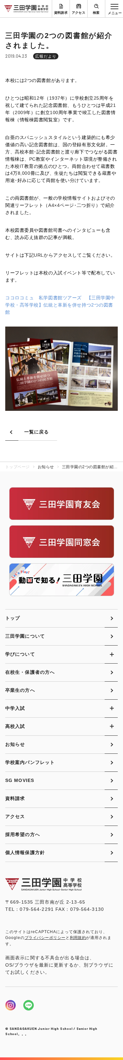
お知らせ (15, 744)
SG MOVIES (19, 780)
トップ (12, 618)
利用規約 (78, 937)
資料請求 (61, 12)
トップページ (17, 467)
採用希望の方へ (22, 834)
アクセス (79, 12)
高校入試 (15, 726)
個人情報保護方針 (25, 852)
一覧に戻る (36, 431)
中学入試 (15, 708)
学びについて (20, 654)
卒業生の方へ (20, 690)
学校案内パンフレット (30, 762)
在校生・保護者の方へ (30, 672)
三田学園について (25, 636)
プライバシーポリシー (45, 937)
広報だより (45, 56)
